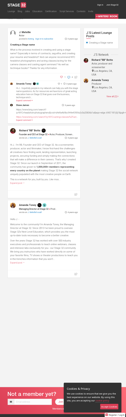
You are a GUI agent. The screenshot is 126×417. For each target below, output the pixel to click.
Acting (31, 39)
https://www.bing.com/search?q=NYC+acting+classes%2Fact (46, 117)
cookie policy (102, 400)
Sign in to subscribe (44, 39)
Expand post (16, 183)
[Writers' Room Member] (34, 83)
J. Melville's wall (35, 138)
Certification (51, 11)
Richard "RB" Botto (29, 130)
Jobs (27, 11)
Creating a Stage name (22, 44)
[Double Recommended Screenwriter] (37, 83)
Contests (81, 11)
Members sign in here (63, 409)
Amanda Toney (23, 84)
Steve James (22, 105)
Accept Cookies (109, 406)
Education (37, 11)
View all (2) (112, 96)
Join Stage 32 (112, 5)
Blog (20, 11)
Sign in (100, 5)
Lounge (11, 11)
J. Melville (25, 32)
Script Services (66, 11)
